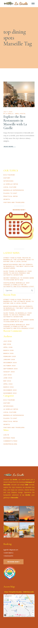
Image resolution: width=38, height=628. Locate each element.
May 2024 (7, 381)
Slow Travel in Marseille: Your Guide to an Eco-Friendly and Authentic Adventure (17, 273)
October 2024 (9, 365)
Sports (6, 199)
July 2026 (7, 341)
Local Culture (10, 187)
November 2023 (10, 393)
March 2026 (8, 350)
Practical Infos (10, 196)
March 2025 (8, 353)
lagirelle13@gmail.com (10, 550)
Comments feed (10, 441)
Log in (6, 435)
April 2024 (8, 384)
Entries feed (9, 438)
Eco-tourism (9, 175)
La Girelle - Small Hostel (16, 113)
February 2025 (9, 356)
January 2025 (9, 359)
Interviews (8, 181)
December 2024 (10, 362)
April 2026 (7, 347)
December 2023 (10, 390)
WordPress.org (10, 444)
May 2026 (7, 344)
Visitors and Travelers (14, 202)
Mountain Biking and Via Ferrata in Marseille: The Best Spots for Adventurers (18, 266)
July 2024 (7, 375)
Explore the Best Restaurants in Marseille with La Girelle (15, 122)
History (6, 178)
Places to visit (10, 193)
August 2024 (9, 372)
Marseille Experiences (13, 190)
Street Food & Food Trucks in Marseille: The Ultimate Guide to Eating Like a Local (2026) (18, 259)
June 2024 (7, 378)
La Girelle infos (10, 184)
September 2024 (10, 368)
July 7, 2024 (7, 111)
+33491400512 (8, 553)
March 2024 (8, 387)
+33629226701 (8, 556)
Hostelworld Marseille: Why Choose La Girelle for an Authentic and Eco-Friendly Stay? (18, 284)
